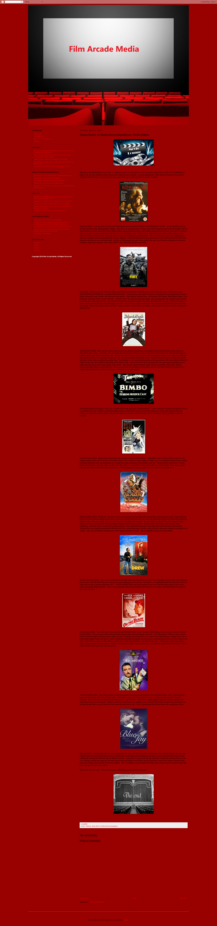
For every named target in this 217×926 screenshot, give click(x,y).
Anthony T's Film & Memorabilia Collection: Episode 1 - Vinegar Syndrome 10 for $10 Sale (52, 230)
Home (134, 898)
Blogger (126, 920)
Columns (88, 826)
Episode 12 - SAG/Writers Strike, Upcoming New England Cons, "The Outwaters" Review (53, 197)
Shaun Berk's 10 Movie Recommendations (105, 826)
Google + (37, 248)
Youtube (36, 250)
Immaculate (38, 134)
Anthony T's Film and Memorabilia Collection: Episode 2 (53, 227)
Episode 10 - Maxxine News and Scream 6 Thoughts (52, 204)
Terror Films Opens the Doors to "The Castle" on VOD (52, 166)
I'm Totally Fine (39, 136)
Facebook (37, 243)
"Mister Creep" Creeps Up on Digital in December (50, 159)
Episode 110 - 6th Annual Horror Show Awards (49, 180)
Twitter (36, 245)
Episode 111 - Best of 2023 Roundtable (47, 178)
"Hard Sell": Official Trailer (42, 234)
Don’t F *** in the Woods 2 (42, 139)
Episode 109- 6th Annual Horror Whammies (48, 183)
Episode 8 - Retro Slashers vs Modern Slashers (50, 210)
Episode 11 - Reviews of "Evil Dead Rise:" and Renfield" (53, 201)
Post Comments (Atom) (97, 902)
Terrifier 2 (37, 141)
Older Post (183, 898)
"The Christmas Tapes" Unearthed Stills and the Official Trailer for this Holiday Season (52, 156)
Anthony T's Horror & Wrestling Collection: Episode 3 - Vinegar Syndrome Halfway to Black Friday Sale (52, 223)
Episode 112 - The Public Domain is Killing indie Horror (52, 175)
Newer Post (84, 898)
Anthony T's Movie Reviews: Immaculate (47, 220)
